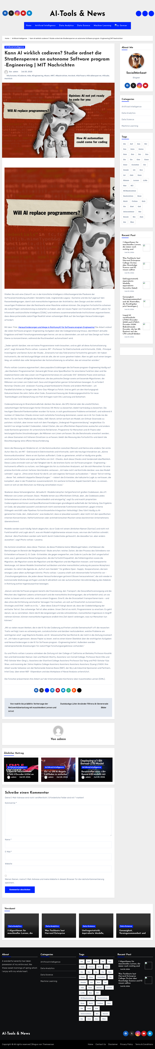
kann (140, 175)
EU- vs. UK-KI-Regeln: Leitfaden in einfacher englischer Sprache (55, 774)
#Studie (105, 76)
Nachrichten (128, 196)
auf (131, 144)
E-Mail (8, 852)
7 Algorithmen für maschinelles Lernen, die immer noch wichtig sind (20, 933)
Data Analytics (66, 26)
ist (124, 175)
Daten (141, 149)
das (124, 149)
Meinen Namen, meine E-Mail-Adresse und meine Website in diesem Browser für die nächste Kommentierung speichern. (54, 881)
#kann (47, 76)
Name (8, 839)
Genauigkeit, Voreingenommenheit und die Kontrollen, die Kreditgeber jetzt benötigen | (132, 301)
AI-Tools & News (77, 14)
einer (125, 164)
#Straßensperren (93, 76)
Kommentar (11, 803)
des (146, 154)
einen (146, 159)
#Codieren (21, 76)
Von (139, 211)
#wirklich (8, 79)
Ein (131, 159)
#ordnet (71, 76)
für (144, 164)
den (132, 154)
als (124, 144)
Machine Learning (102, 26)
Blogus (35, 1044)
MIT (132, 185)
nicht (125, 201)
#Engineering (37, 76)
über (132, 222)
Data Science (83, 26)
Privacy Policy (126, 1044)
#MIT (52, 76)
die (124, 159)
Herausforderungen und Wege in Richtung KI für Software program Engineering (56, 327)
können (126, 180)
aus (138, 144)
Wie (134, 217)
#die (29, 76)
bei (145, 144)
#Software (81, 76)
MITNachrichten (129, 191)
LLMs (145, 180)
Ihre (141, 170)
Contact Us (101, 1044)
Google (126, 170)
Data (132, 149)
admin (15, 72)
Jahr (131, 175)
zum (141, 217)
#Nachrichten (61, 76)
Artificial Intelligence (45, 26)
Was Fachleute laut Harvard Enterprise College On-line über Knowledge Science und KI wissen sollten (130, 978)
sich (143, 201)
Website (8, 864)
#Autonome (12, 76)
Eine (138, 159)
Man (124, 185)
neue (139, 196)
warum (126, 217)
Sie (124, 206)
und (139, 206)
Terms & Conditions (144, 1044)
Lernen (136, 180)
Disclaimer (113, 1044)
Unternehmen (128, 211)
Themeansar (48, 1044)
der (139, 154)
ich (134, 170)
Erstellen (135, 164)
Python (135, 201)
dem (125, 154)
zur (124, 222)
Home (28, 26)
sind (132, 206)
